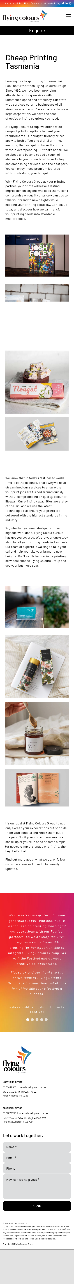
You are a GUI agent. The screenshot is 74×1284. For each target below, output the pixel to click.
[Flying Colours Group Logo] (25, 12)
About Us (9, 3)
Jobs (19, 3)
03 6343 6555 (9, 1087)
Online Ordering (52, 3)
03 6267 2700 (9, 1113)
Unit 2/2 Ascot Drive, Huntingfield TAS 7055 (25, 1118)
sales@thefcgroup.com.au (33, 1087)
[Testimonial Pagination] (27, 1019)
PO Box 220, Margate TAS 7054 (18, 1121)
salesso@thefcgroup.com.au (33, 1113)
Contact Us (36, 3)
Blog (26, 3)
